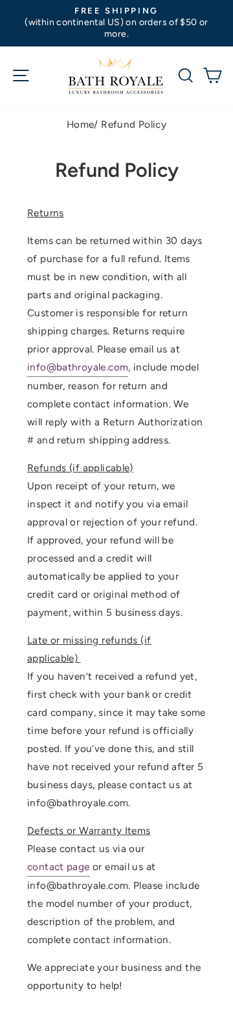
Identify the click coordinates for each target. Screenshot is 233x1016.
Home (80, 124)
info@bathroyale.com (77, 367)
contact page (58, 866)
